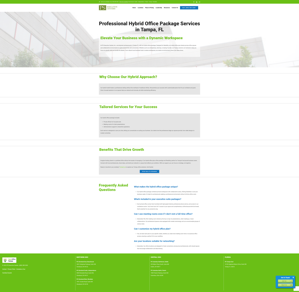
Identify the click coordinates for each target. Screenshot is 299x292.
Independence (141, 1)
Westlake (155, 1)
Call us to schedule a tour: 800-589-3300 (110, 1)
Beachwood (131, 1)
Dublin (135, 1)
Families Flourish (7, 273)
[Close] (293, 277)
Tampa (150, 1)
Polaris (146, 1)
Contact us (123, 167)
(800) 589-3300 (23, 265)
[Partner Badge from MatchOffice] (38, 260)
